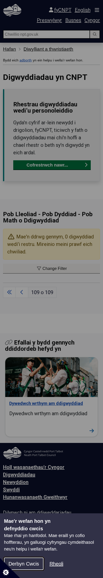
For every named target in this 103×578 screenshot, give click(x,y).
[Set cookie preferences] (10, 568)
